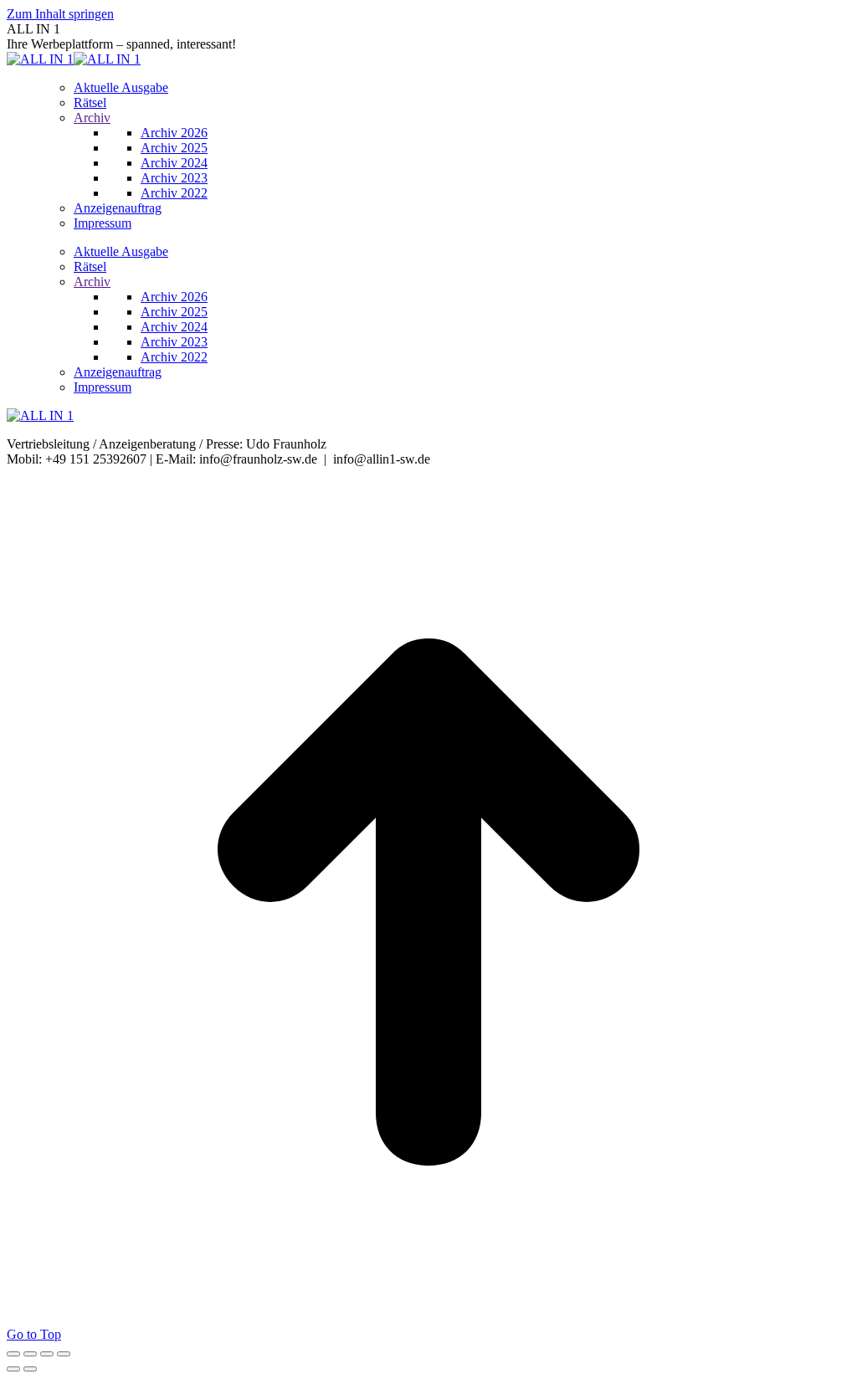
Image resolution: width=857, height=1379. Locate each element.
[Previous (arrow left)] (13, 1368)
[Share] (30, 1353)
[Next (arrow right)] (30, 1368)
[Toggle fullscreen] (47, 1353)
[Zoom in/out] (63, 1353)
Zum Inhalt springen (60, 14)
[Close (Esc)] (13, 1353)
